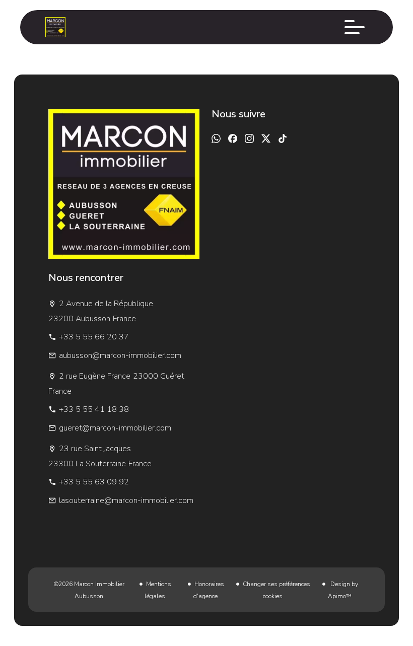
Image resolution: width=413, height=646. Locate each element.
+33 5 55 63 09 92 (94, 481)
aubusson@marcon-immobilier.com (120, 355)
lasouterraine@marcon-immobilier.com (126, 500)
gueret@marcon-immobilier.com (115, 428)
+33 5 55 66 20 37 (94, 336)
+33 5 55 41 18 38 (94, 409)
